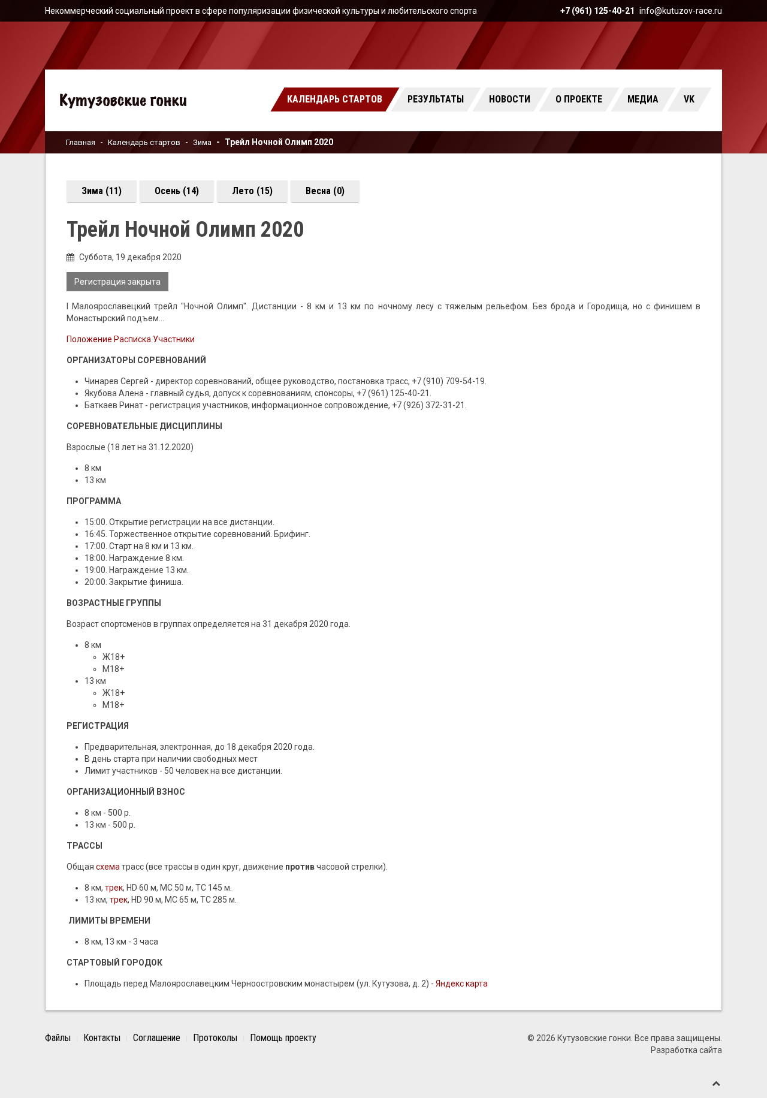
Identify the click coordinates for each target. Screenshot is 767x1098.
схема (108, 866)
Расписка (132, 339)
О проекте (578, 99)
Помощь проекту (283, 1037)
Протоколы (215, 1037)
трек (114, 887)
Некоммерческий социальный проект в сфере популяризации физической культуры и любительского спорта (261, 11)
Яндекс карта (462, 983)
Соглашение (156, 1037)
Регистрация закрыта (117, 281)
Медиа (643, 99)
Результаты (435, 99)
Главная (80, 142)
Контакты (101, 1037)
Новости (509, 99)
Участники (174, 339)
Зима (202, 142)
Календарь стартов (334, 99)
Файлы (58, 1037)
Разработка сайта (686, 1050)
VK (689, 99)
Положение (90, 339)
